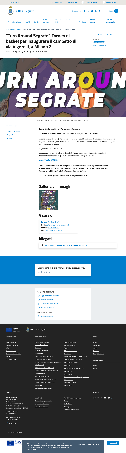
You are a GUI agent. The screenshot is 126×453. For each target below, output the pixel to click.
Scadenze (96, 351)
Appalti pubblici (39, 354)
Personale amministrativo (13, 354)
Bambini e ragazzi (94, 20)
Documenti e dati (11, 360)
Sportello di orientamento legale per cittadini (76, 377)
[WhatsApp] (94, 398)
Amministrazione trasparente (72, 398)
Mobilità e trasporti (69, 345)
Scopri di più (113, 443)
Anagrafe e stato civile (41, 351)
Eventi (95, 368)
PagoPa (66, 348)
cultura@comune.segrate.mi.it (57, 225)
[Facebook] (98, 398)
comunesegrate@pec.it (53, 230)
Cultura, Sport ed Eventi (50, 222)
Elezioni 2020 (68, 385)
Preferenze (82, 444)
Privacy (66, 401)
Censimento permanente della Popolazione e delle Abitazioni (48, 363)
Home (7, 30)
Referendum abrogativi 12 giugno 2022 (75, 357)
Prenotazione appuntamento (43, 401)
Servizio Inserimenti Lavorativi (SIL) (74, 368)
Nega (97, 444)
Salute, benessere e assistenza (73, 360)
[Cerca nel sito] (116, 11)
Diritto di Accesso (40, 374)
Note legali (67, 407)
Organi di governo (11, 342)
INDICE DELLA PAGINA (12, 126)
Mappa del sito (17, 432)
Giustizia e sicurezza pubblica (43, 388)
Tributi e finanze (68, 380)
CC (6, 432)
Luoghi (95, 366)
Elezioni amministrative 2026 (64, 20)
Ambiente (82, 22)
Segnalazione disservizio (42, 404)
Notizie (19, 30)
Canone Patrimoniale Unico (43, 359)
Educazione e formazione (42, 376)
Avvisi (95, 348)
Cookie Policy (68, 404)
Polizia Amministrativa (70, 351)
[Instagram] (95, 11)
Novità (13, 30)
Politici (8, 357)
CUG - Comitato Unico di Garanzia (44, 368)
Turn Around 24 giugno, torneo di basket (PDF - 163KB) (66, 245)
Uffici (7, 348)
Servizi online (68, 371)
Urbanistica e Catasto (70, 383)
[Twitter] (101, 398)
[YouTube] (105, 398)
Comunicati (96, 345)
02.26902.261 (53, 227)
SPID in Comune (68, 374)
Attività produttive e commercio (44, 356)
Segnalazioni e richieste (70, 362)
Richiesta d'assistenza (41, 407)
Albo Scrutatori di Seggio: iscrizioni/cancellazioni (42, 343)
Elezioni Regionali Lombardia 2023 (45, 382)
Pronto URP (12, 423)
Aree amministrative (12, 345)
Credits (10, 432)
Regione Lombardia (13, 2)
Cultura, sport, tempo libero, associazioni (46, 371)
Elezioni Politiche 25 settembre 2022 (45, 379)
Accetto (91, 444)
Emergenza (38, 385)
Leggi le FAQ (38, 398)
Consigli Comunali (98, 354)
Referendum (67, 354)
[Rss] (112, 398)
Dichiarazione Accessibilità (71, 410)
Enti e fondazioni (11, 351)
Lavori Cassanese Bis (70, 342)
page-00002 (67, 365)
